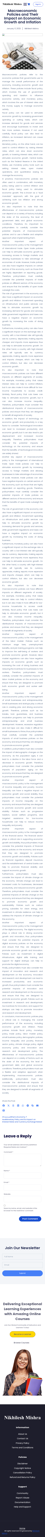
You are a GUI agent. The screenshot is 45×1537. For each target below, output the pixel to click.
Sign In (38, 4)
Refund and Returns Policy (22, 1477)
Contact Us (22, 1438)
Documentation (22, 1502)
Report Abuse (22, 1497)
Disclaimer (22, 1463)
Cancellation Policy (22, 1472)
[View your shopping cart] (29, 4)
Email (6, 1182)
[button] (3, 1105)
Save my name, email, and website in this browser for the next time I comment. (20, 1209)
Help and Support (22, 1506)
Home (22, 1528)
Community (22, 1493)
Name (7, 1170)
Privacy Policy (22, 1443)
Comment (8, 1152)
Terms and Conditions (22, 1447)
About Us (22, 1434)
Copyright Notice (22, 1468)
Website (7, 1194)
